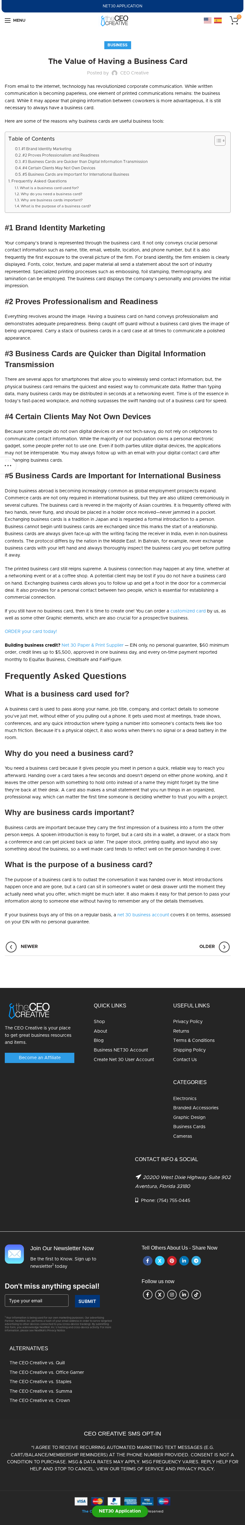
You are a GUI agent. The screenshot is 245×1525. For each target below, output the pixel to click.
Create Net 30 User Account (124, 1060)
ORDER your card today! (31, 631)
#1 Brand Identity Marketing (46, 149)
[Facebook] (147, 1261)
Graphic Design (189, 1117)
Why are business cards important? (52, 200)
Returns (181, 1031)
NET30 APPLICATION (122, 6)
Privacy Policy (188, 1022)
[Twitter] (160, 1261)
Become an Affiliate (40, 1058)
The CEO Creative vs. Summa (41, 1391)
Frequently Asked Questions (39, 181)
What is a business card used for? (49, 188)
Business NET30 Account (121, 1050)
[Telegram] (196, 1261)
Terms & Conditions (194, 1040)
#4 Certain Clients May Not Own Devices (58, 168)
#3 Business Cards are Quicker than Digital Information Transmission (85, 162)
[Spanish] (218, 20)
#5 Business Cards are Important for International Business (75, 174)
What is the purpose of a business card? (56, 206)
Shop (99, 1022)
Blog (99, 1040)
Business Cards (189, 1127)
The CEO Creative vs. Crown (40, 1400)
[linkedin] (184, 1261)
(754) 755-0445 (173, 1200)
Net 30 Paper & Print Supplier (92, 645)
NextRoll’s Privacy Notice (49, 1330)
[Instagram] (172, 1294)
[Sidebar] (8, 466)
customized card (188, 611)
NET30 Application (120, 1511)
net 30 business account (143, 915)
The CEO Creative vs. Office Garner (47, 1372)
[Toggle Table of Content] (217, 140)
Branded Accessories (196, 1108)
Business (118, 45)
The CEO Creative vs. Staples (40, 1382)
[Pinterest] (172, 1261)
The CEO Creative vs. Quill (37, 1363)
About (100, 1031)
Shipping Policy (189, 1050)
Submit (87, 1301)
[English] (208, 20)
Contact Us (185, 1060)
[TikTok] (196, 1294)
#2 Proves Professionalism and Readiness (60, 155)
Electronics (185, 1099)
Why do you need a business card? (51, 194)
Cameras (182, 1136)
